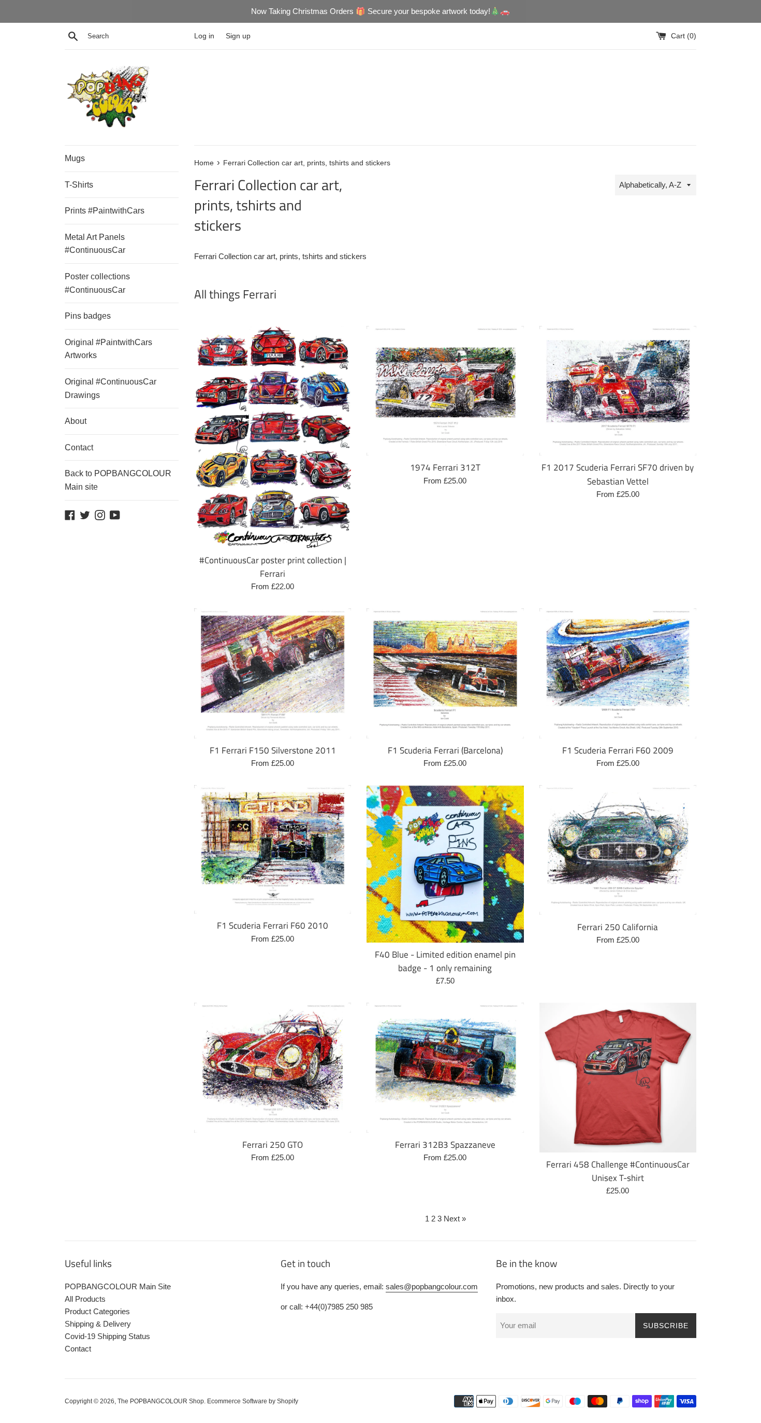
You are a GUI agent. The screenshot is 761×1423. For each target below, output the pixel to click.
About (75, 421)
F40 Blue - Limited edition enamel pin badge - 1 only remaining (445, 961)
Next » (455, 1218)
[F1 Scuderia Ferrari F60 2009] (617, 673)
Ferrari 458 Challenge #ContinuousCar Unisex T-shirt (618, 1171)
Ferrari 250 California (617, 926)
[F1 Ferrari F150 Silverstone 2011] (272, 673)
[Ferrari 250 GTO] (272, 1067)
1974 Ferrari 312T (445, 467)
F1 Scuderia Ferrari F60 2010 (272, 925)
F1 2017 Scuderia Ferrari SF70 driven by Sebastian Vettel (618, 474)
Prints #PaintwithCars (104, 210)
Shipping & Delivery (98, 1323)
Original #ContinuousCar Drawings (110, 388)
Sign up (238, 36)
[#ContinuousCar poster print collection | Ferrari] (272, 437)
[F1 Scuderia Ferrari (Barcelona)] (445, 673)
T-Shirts (79, 184)
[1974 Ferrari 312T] (445, 391)
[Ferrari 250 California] (617, 850)
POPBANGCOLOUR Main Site (118, 1286)
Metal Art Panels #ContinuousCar (95, 244)
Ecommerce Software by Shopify (252, 1401)
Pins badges (88, 315)
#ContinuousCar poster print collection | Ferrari (272, 566)
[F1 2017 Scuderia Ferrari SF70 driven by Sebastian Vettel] (617, 391)
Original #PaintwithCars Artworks (108, 349)
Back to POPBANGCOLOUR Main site (118, 480)
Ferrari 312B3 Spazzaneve (445, 1144)
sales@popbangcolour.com (432, 1286)
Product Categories (97, 1311)
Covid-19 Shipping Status (107, 1336)
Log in (204, 36)
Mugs (75, 158)
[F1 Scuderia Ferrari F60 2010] (272, 849)
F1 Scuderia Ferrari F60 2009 (618, 750)
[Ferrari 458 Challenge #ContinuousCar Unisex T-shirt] (617, 1077)
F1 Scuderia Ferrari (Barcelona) (445, 750)
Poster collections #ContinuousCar (97, 283)
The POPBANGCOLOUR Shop (161, 1401)
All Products (85, 1298)
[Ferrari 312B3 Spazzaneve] (445, 1067)
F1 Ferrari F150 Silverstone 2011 (273, 750)
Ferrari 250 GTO (272, 1144)
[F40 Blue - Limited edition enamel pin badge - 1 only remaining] (445, 863)
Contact (79, 447)
